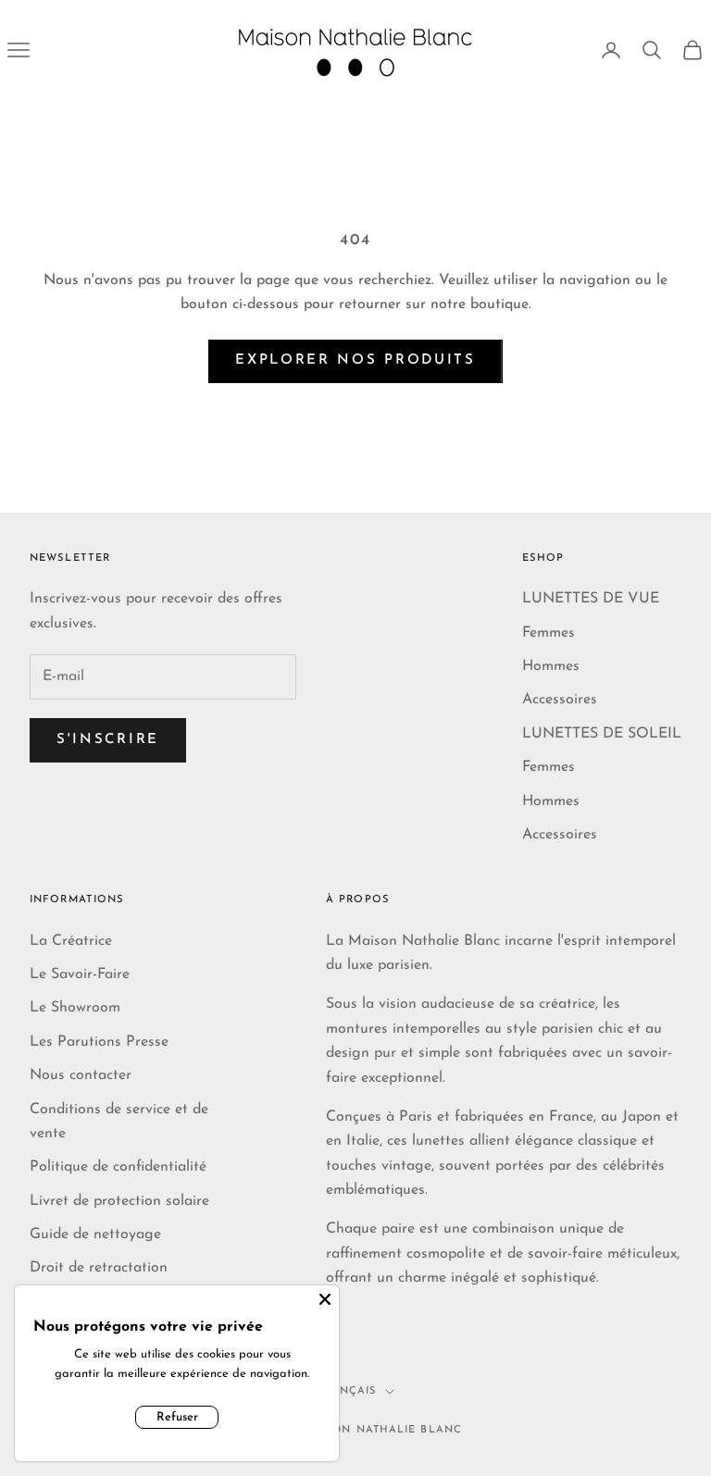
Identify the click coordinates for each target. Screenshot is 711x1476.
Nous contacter (80, 1075)
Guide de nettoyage (95, 1234)
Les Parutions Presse (99, 1042)
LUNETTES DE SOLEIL (601, 733)
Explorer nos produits (355, 360)
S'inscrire (107, 740)
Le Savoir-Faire (80, 974)
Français (347, 1391)
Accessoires (559, 699)
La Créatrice (71, 941)
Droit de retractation (99, 1267)
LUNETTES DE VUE (590, 598)
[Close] (325, 1299)
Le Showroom (75, 1007)
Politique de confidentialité (118, 1167)
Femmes (548, 633)
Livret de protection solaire (119, 1201)
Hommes (551, 666)
